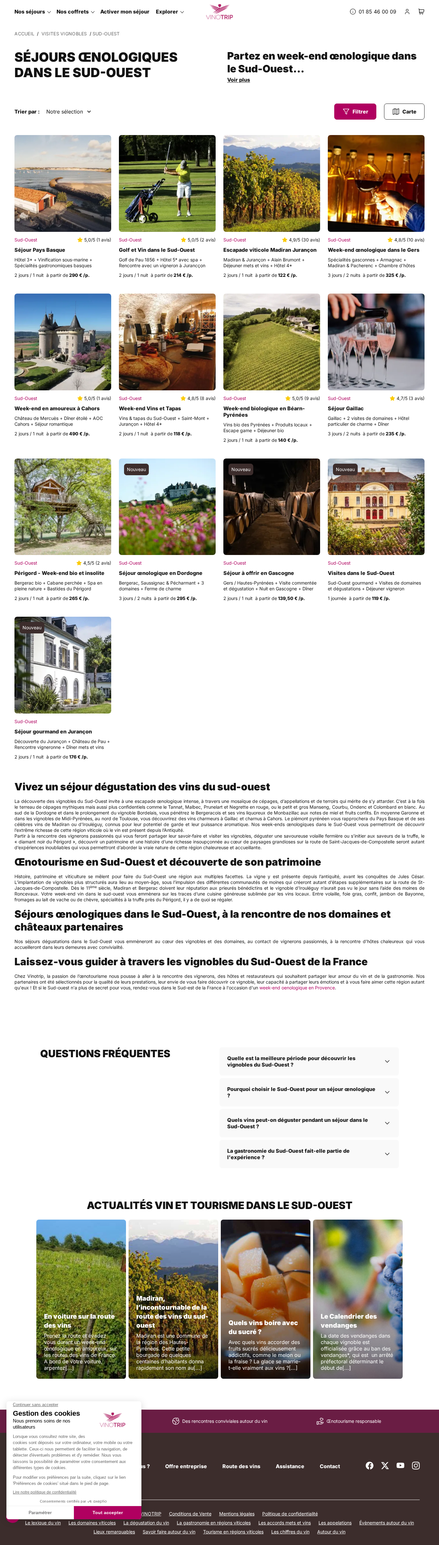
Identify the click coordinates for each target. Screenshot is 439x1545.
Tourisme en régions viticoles (233, 1531)
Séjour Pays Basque (39, 250)
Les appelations (335, 1522)
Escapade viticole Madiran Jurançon (270, 250)
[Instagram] (416, 1465)
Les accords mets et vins (284, 1522)
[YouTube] (400, 1465)
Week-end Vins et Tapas (150, 408)
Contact (330, 1466)
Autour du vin (331, 1531)
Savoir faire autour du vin (169, 1531)
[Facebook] (369, 1465)
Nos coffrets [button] (73, 11)
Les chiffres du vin (290, 1531)
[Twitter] (385, 1465)
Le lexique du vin (43, 1522)
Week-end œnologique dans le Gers (373, 250)
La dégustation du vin (146, 1522)
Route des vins (241, 1466)
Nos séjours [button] (29, 11)
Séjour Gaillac (346, 408)
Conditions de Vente (190, 1513)
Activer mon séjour (124, 11)
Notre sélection (64, 111)
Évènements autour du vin (386, 1522)
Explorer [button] (167, 11)
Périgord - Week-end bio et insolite (59, 573)
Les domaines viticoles (92, 1522)
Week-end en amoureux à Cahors (57, 408)
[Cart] (421, 11)
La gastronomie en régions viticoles (214, 1522)
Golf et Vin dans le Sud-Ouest (157, 250)
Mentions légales (237, 1513)
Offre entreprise (186, 1466)
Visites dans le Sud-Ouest (361, 573)
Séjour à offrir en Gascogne (258, 573)
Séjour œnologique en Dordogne (160, 573)
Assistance (290, 1466)
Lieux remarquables (114, 1531)
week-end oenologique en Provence (297, 987)
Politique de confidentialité (290, 1513)
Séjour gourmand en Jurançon (53, 731)
